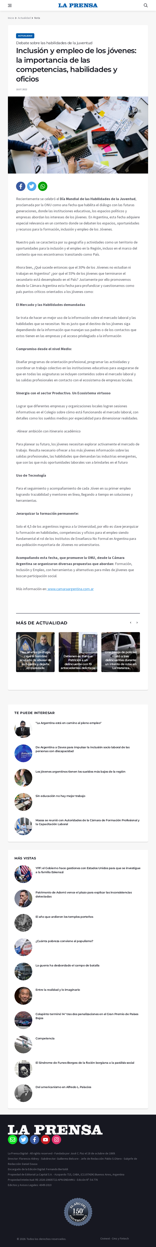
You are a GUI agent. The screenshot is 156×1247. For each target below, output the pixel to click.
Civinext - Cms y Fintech (114, 1238)
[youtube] (45, 1139)
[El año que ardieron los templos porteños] (23, 923)
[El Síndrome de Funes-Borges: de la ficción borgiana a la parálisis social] (23, 1069)
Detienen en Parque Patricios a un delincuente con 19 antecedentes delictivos (78, 662)
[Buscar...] (145, 5)
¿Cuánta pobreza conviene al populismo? (64, 941)
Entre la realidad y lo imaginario (58, 990)
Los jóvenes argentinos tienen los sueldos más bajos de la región (80, 771)
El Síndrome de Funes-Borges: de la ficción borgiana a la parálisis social (85, 1063)
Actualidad (24, 18)
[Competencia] (23, 1044)
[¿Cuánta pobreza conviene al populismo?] (23, 947)
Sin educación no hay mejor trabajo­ (60, 796)
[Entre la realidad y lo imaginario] (23, 996)
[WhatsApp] (42, 186)
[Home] (78, 1130)
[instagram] (56, 1139)
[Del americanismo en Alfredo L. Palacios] (23, 1093)
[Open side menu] (10, 5)
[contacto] (12, 1139)
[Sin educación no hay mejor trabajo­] (23, 802)
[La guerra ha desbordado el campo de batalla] (23, 971)
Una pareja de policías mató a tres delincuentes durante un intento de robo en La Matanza (120, 660)
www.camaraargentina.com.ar (70, 589)
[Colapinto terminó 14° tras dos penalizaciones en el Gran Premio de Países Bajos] (23, 1020)
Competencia (45, 1038)
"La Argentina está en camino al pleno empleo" (69, 723)
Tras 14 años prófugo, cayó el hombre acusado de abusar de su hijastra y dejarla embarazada (35, 660)
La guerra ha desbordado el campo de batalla (68, 965)
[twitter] (31, 186)
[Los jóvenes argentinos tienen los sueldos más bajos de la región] (23, 778)
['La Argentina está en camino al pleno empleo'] (23, 729)
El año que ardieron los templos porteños (64, 917)
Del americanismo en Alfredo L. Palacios (63, 1087)
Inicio (11, 18)
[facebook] (20, 186)
